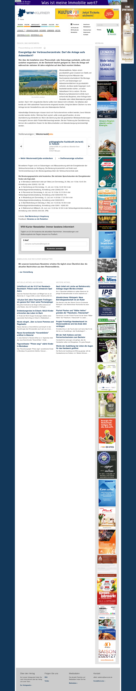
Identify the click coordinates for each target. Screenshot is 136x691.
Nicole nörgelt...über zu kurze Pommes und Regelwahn (35, 322)
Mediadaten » (73, 683)
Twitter (47, 681)
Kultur (51, 25)
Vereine (44, 25)
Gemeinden (50, 30)
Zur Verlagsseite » (26, 685)
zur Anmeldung (26, 272)
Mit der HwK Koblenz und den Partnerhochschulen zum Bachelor (70, 336)
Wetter (57, 30)
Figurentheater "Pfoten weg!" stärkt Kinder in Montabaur (35, 344)
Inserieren (86, 24)
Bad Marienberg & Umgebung (37, 216)
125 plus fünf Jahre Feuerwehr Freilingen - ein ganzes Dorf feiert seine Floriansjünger (35, 300)
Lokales (20, 30)
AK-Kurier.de (75, 28)
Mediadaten (86, 27)
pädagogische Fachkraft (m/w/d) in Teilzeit (66, 142)
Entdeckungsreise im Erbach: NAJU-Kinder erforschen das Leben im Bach (35, 311)
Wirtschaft (35, 25)
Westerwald (23, 35)
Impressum (86, 32)
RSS (46, 677)
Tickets (99, 30)
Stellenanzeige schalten (71, 158)
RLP (57, 25)
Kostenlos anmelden (55, 249)
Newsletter (74, 32)
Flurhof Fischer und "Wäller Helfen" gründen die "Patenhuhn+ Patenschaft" (72, 311)
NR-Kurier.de (75, 30)
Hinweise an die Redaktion (37, 219)
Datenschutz (87, 30)
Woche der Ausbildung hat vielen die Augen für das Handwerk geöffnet (74, 347)
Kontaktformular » (99, 681)
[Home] (18, 19)
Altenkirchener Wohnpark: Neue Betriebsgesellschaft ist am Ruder (70, 298)
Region (20, 25)
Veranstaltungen (32, 30)
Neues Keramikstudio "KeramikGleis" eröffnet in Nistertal (33, 333)
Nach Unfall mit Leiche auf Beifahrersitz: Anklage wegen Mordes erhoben (73, 287)
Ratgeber (42, 30)
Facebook (76, 24)
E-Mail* (26, 240)
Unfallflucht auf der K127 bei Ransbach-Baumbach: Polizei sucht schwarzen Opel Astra (34, 288)
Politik (27, 25)
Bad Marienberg (32, 43)
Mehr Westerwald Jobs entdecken (37, 158)
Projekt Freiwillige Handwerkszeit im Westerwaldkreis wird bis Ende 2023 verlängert (71, 323)
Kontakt (85, 35)
